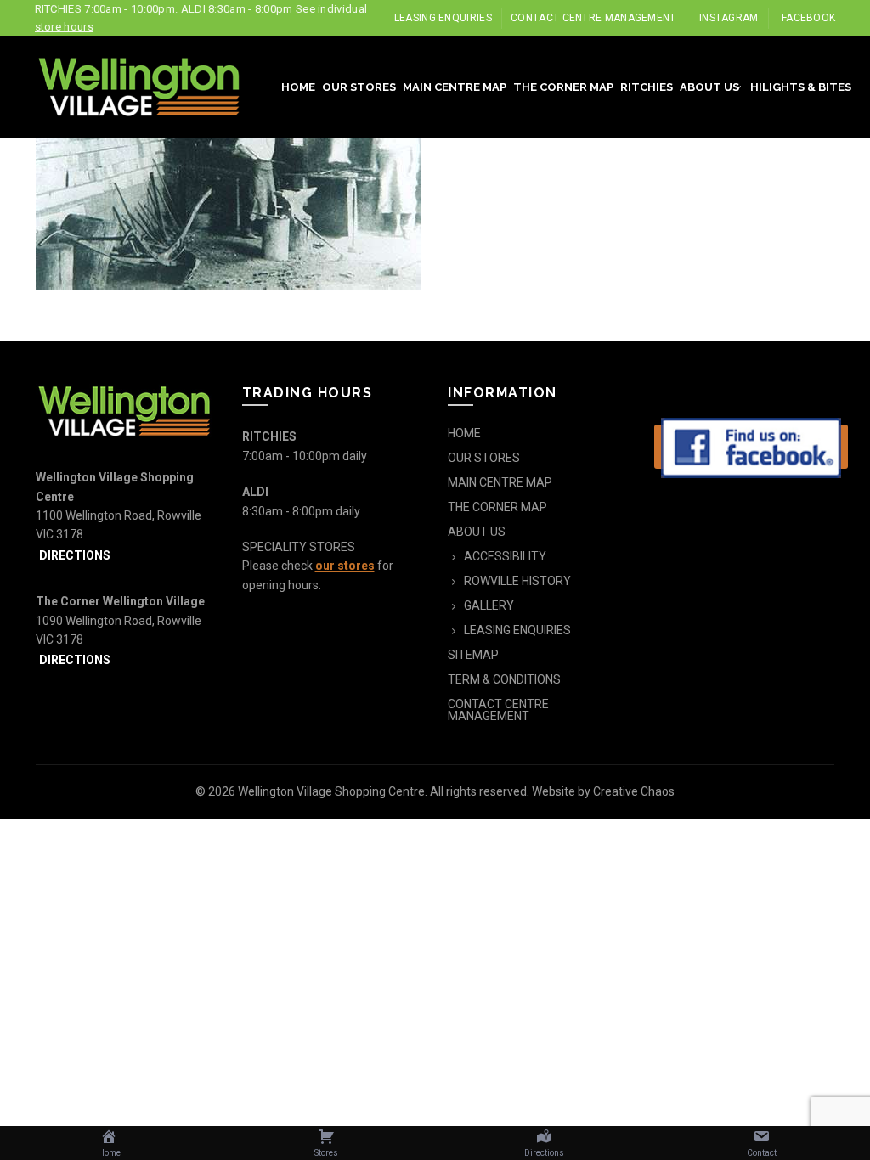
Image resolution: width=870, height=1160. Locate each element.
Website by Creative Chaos (603, 791)
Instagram (729, 18)
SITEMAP (473, 655)
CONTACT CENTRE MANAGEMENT (593, 18)
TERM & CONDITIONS (504, 679)
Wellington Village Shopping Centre (331, 791)
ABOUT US (709, 87)
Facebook (808, 18)
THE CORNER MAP (563, 87)
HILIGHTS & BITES (800, 87)
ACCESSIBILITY (505, 556)
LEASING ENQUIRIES (443, 18)
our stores (345, 565)
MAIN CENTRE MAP (454, 87)
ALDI (255, 491)
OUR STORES (359, 87)
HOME (298, 87)
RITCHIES (646, 87)
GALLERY (489, 605)
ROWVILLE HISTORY (517, 581)
